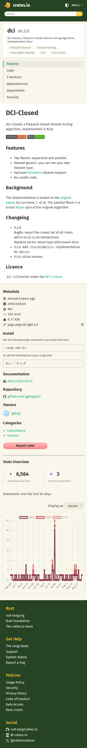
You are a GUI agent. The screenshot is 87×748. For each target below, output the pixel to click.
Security (13, 97)
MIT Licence (53, 277)
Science (13, 435)
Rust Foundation (18, 621)
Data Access (14, 704)
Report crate (25, 446)
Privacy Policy (16, 693)
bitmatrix (35, 173)
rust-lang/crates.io (21, 729)
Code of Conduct (18, 699)
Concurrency (16, 431)
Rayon (20, 207)
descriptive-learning (22, 52)
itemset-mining (46, 47)
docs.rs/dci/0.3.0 (20, 381)
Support (12, 652)
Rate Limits (14, 710)
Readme (13, 64)
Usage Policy (15, 682)
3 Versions (14, 77)
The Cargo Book (17, 646)
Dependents (15, 90)
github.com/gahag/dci (24, 396)
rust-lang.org (15, 615)
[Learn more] (82, 325)
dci (42, 52)
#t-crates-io (16, 735)
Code (10, 70)
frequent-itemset (20, 47)
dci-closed (58, 52)
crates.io (21, 5)
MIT (10, 309)
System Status (16, 657)
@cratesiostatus (20, 740)
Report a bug (15, 662)
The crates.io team (19, 626)
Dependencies (17, 84)
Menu (76, 5)
